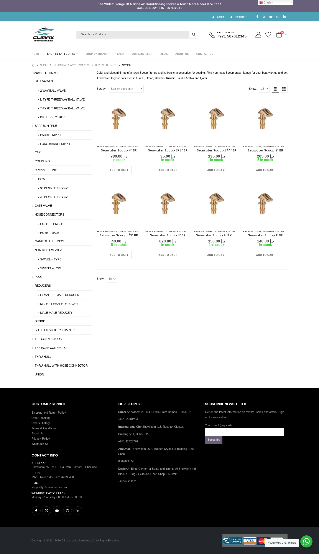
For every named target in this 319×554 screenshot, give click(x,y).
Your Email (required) (218, 425)
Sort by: (102, 88)
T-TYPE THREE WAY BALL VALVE (62, 108)
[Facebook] (257, 16)
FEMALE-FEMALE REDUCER (59, 295)
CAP (38, 152)
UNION (39, 374)
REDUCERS (43, 285)
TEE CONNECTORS (48, 339)
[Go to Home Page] (32, 65)
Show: (253, 88)
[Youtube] (271, 16)
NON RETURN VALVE (49, 250)
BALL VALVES (44, 81)
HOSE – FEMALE (51, 224)
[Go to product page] (119, 119)
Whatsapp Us (40, 443)
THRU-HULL (43, 356)
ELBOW (40, 179)
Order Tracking (40, 417)
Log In (221, 16)
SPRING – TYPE (51, 268)
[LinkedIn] (284, 16)
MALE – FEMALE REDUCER (59, 303)
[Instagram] (278, 16)
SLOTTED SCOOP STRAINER (55, 330)
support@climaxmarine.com (49, 487)
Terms (35, 428)
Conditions (50, 428)
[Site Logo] (52, 34)
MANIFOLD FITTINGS (49, 241)
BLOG (164, 54)
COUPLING (42, 161)
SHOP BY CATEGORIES (61, 54)
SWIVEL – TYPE (50, 259)
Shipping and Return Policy (48, 412)
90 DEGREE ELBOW (53, 188)
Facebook (36, 510)
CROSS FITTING (46, 170)
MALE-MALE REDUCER (56, 312)
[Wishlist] (268, 34)
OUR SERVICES (141, 54)
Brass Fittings (106, 146)
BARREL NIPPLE (46, 125)
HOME (35, 54)
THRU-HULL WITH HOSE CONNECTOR (61, 365)
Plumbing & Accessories (131, 146)
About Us (37, 433)
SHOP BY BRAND (96, 54)
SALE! (120, 54)
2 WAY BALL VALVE (53, 90)
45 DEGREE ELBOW (53, 197)
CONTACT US (204, 54)
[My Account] (258, 34)
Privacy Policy (40, 438)
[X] (264, 16)
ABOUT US (182, 54)
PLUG (39, 276)
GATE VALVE (43, 205)
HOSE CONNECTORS (49, 214)
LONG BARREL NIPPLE (55, 144)
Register (240, 16)
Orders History (40, 423)
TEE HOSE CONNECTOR (52, 347)
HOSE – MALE (49, 232)
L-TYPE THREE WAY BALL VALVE (62, 99)
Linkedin (78, 510)
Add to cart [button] (119, 170)
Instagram (67, 510)
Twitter (46, 510)
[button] (275, 89)
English (268, 2)
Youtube (57, 510)
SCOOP (40, 321)
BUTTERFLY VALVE (53, 117)
